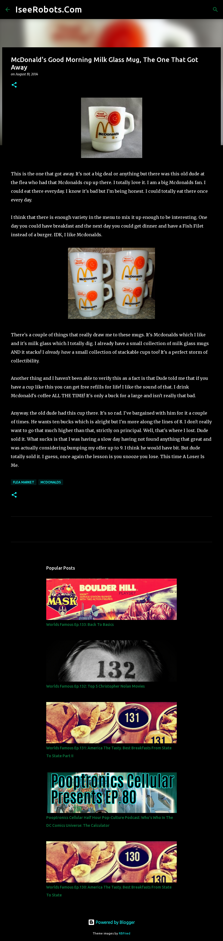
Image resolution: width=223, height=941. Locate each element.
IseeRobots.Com (48, 9)
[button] (14, 85)
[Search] (89, 9)
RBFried (124, 933)
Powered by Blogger (115, 922)
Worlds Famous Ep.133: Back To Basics (80, 624)
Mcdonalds (51, 482)
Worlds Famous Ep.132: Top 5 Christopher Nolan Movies (95, 686)
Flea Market (23, 482)
